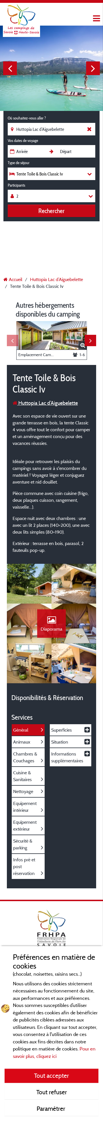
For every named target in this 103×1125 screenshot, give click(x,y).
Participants (16, 185)
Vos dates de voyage (23, 140)
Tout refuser (51, 1092)
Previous (10, 68)
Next (93, 68)
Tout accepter (51, 1075)
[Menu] (96, 19)
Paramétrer (52, 1108)
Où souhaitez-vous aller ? (27, 118)
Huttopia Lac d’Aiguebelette (47, 403)
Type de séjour (18, 162)
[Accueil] (21, 15)
